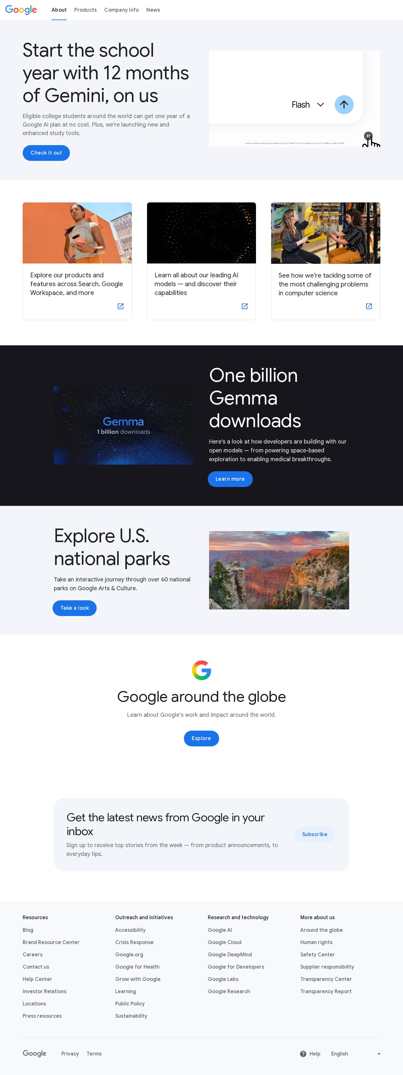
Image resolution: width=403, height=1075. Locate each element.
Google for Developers (236, 967)
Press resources (42, 1016)
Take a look (74, 608)
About (59, 10)
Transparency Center (326, 979)
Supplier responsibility (327, 967)
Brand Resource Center (51, 942)
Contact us (36, 967)
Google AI (220, 930)
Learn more (230, 479)
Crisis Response (134, 942)
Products (85, 10)
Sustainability (131, 1016)
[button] (368, 136)
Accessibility (130, 930)
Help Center (37, 979)
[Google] (21, 10)
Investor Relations (44, 991)
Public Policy (130, 1004)
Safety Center (317, 955)
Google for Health (137, 967)
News (153, 10)
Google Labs (223, 979)
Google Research (229, 991)
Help (315, 1054)
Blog (28, 930)
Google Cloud (224, 942)
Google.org (129, 955)
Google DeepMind (230, 955)
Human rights (316, 942)
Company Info (121, 10)
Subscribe (315, 834)
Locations (34, 1004)
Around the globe (321, 930)
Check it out (46, 153)
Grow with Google (138, 979)
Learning (125, 991)
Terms (94, 1054)
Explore (201, 738)
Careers (33, 955)
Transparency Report (326, 991)
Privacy (70, 1054)
